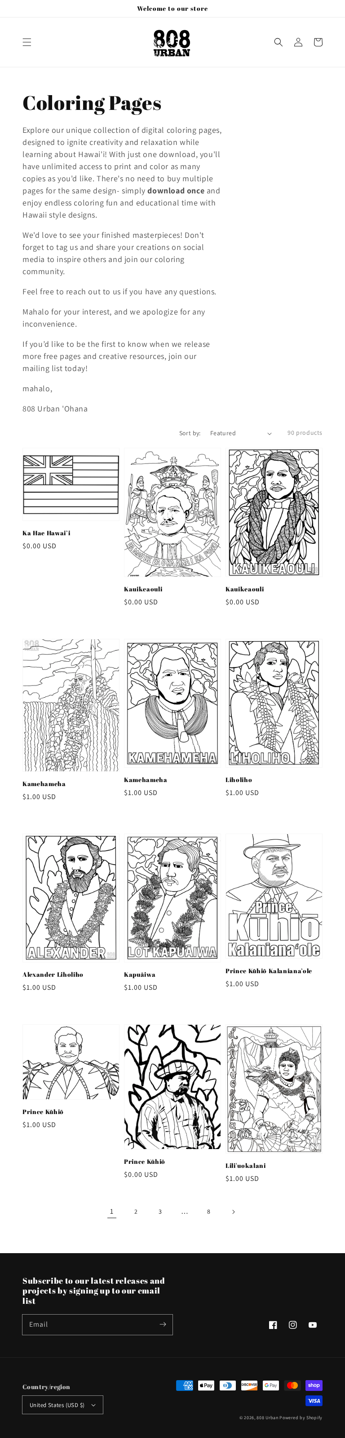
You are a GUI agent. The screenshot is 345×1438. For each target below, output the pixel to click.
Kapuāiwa (139, 974)
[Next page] (233, 1212)
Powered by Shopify (301, 1418)
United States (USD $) (57, 1405)
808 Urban (267, 1418)
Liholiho (239, 779)
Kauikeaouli (143, 589)
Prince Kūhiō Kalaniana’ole (269, 970)
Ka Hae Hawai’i (46, 533)
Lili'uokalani (246, 1165)
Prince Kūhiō (43, 1111)
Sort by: (190, 433)
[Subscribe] (162, 1324)
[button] (27, 42)
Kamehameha (44, 783)
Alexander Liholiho (53, 974)
